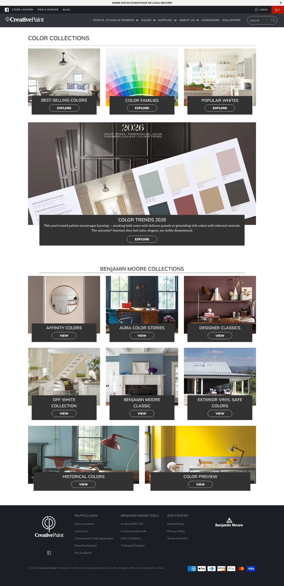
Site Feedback (82, 553)
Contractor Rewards (133, 531)
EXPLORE (64, 108)
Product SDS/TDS (132, 524)
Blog (66, 9)
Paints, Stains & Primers (113, 20)
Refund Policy (176, 524)
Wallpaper (231, 20)
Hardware (210, 20)
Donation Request (85, 545)
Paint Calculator (131, 538)
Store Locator (22, 9)
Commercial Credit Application (93, 538)
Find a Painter (48, 9)
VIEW (64, 336)
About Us (187, 20)
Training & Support (133, 545)
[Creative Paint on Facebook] (7, 9)
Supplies (165, 20)
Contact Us (81, 531)
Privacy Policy (176, 531)
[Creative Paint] (24, 19)
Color (146, 20)
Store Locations (84, 524)
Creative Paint (47, 568)
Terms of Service (177, 538)
